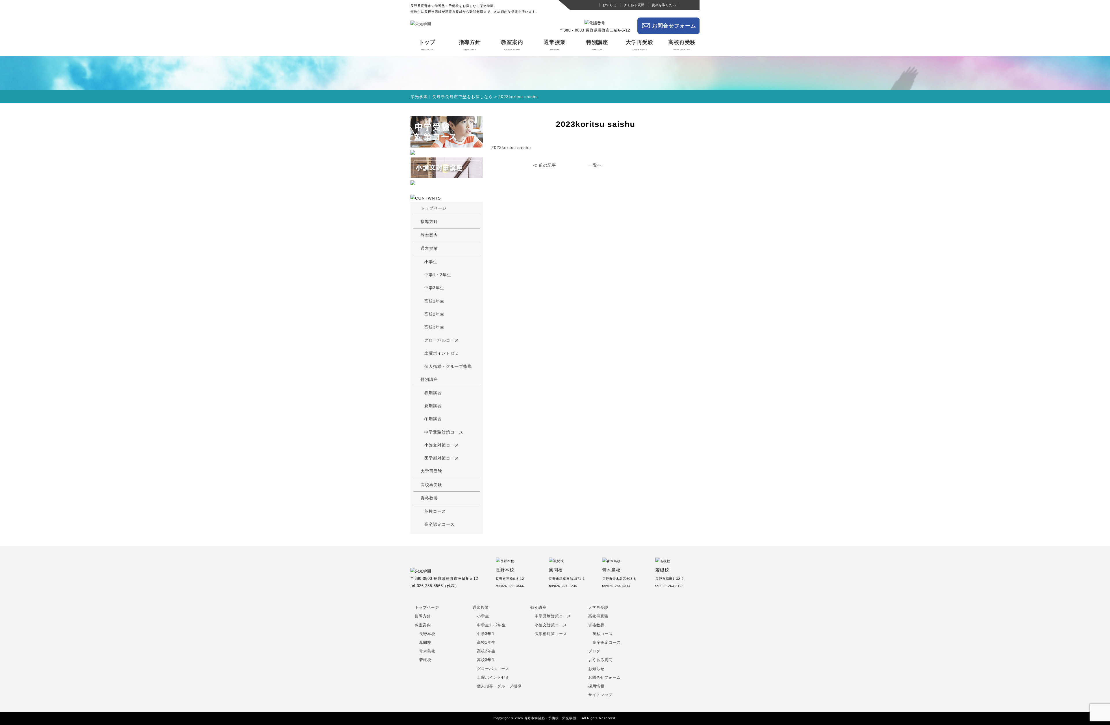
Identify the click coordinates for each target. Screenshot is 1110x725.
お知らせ (610, 5)
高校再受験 (682, 45)
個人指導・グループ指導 (448, 366)
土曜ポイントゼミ (441, 353)
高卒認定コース (439, 524)
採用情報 (596, 686)
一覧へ (595, 165)
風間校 (425, 643)
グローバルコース (441, 340)
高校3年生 (434, 327)
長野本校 (427, 634)
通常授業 (555, 45)
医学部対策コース (441, 458)
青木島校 (427, 651)
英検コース (435, 511)
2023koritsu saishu (511, 147)
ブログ (594, 651)
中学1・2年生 (437, 274)
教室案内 (512, 45)
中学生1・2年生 (491, 625)
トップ (427, 45)
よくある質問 (634, 5)
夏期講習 (433, 405)
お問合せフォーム (674, 26)
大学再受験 (639, 45)
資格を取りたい (664, 5)
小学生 (430, 261)
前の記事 (547, 165)
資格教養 (429, 498)
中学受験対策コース (443, 432)
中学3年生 (434, 287)
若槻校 (425, 660)
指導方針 (470, 45)
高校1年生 (434, 301)
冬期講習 (433, 418)
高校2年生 (434, 314)
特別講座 (597, 45)
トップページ (434, 208)
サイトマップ (600, 695)
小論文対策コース (441, 445)
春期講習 (433, 392)
